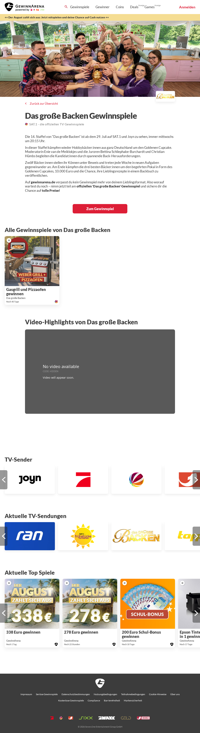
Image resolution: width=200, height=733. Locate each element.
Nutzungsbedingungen (105, 694)
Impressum (26, 694)
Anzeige (141, 5)
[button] (9, 240)
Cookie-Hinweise (157, 694)
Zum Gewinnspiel (100, 209)
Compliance (94, 700)
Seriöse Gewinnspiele (47, 694)
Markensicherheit (133, 700)
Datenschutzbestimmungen (76, 694)
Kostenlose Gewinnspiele (71, 700)
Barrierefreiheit (112, 700)
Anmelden (187, 7)
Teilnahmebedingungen (133, 694)
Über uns (175, 694)
